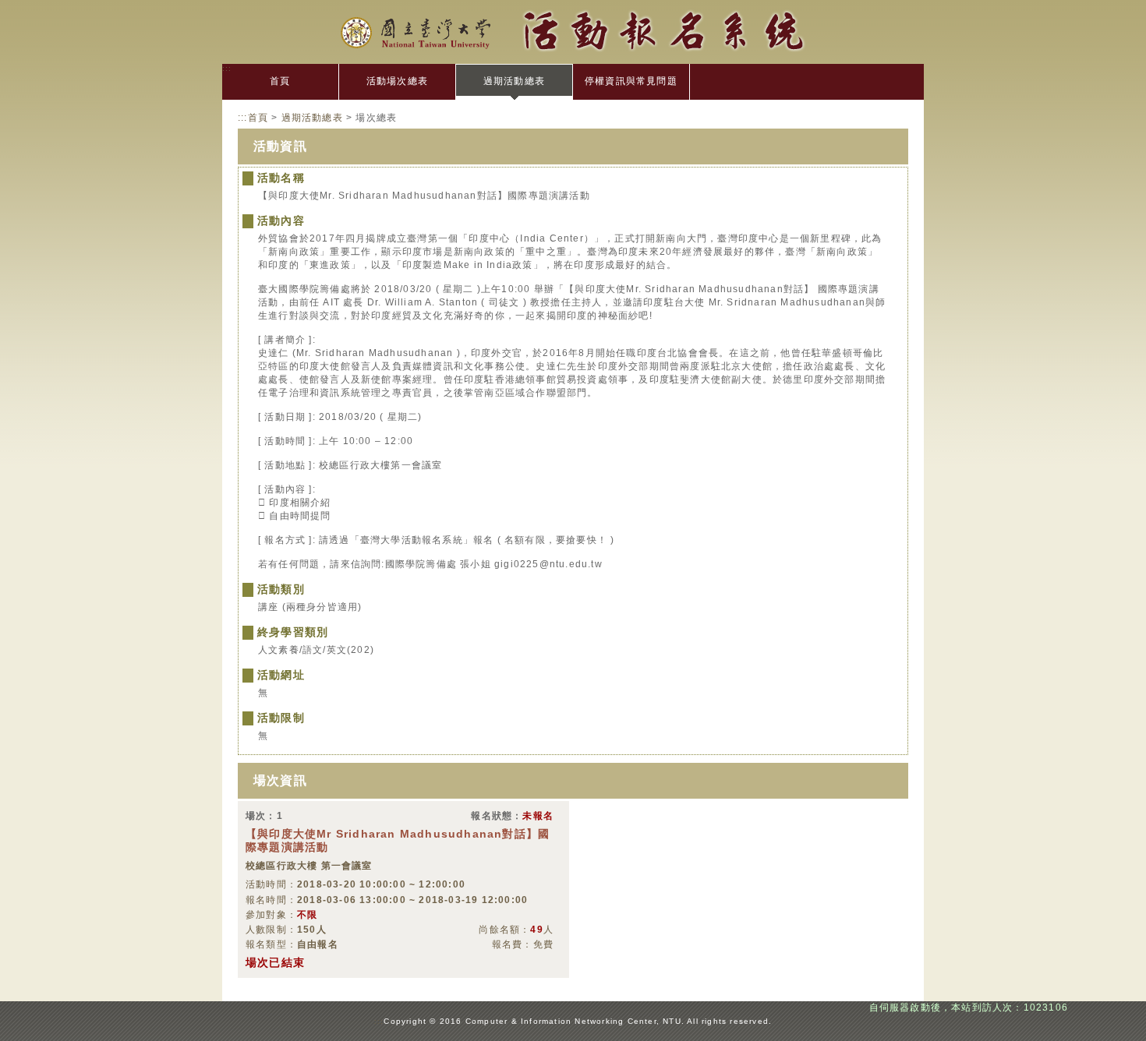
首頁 (280, 81)
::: (227, 68)
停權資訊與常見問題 (631, 81)
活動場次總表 (397, 81)
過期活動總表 (514, 81)
